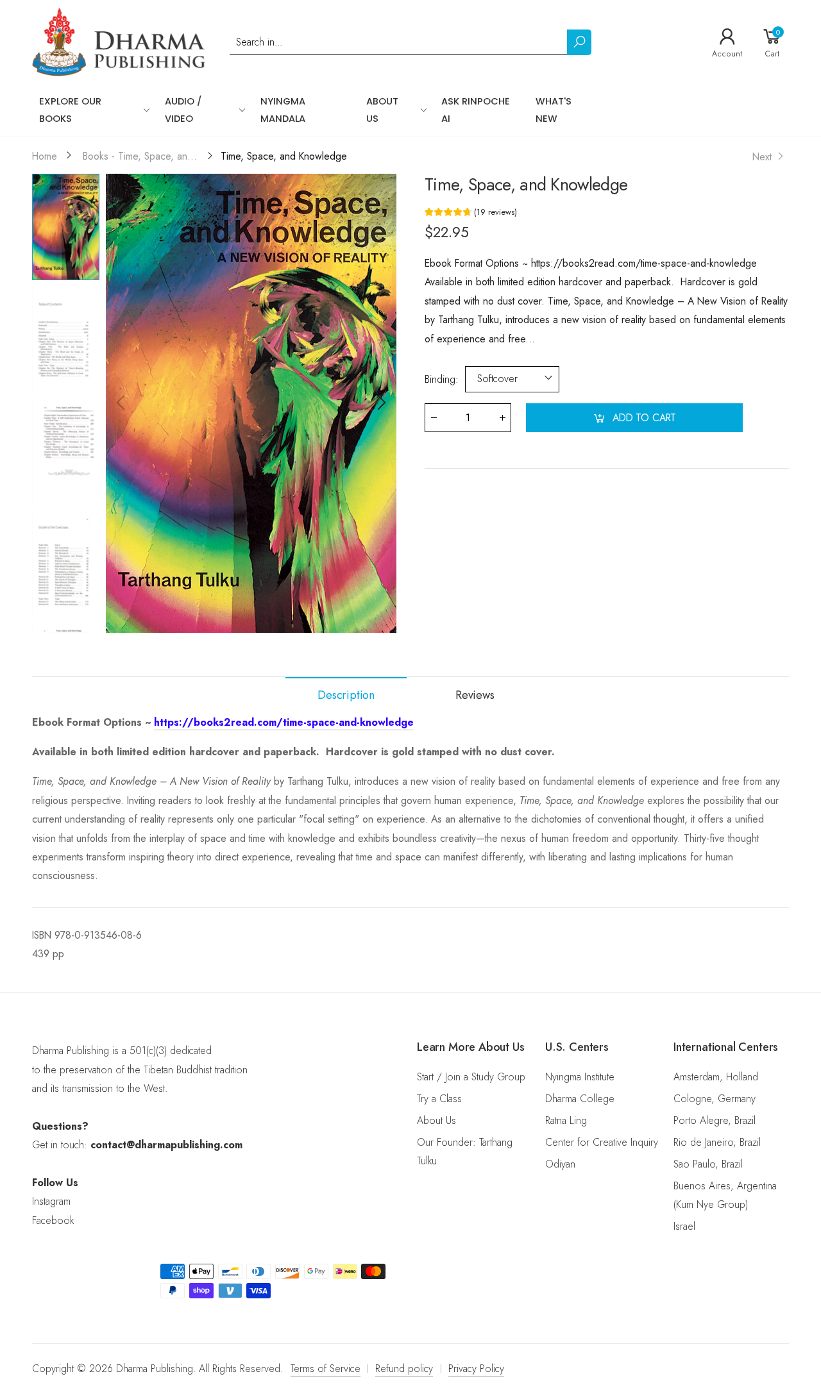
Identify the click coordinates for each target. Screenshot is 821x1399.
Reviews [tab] (475, 695)
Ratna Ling (566, 1120)
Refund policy (404, 1368)
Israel (684, 1226)
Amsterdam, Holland (715, 1076)
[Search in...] (579, 42)
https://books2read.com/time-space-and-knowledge (284, 722)
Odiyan (560, 1164)
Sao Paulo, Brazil (708, 1164)
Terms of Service (325, 1368)
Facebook (53, 1220)
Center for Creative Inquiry (601, 1142)
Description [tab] (346, 695)
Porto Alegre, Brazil (714, 1120)
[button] (380, 403)
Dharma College (579, 1098)
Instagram (51, 1201)
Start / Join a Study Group (471, 1076)
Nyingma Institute (579, 1076)
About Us (436, 1120)
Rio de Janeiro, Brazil (717, 1142)
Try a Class (439, 1098)
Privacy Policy (476, 1368)
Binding (442, 379)
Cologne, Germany (714, 1098)
